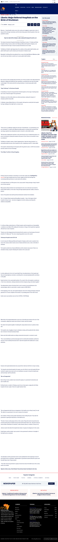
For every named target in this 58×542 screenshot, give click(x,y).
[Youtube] (55, 2)
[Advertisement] (20, 69)
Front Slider (5, 14)
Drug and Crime (44, 62)
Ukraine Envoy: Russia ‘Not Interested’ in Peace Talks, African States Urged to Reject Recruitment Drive (48, 164)
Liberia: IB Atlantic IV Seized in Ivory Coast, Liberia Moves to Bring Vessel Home (49, 22)
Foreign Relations (45, 167)
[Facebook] (53, 1)
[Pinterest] (35, 24)
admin (5, 24)
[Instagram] (55, 1)
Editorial (31, 514)
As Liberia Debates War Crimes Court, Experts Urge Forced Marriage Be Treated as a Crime (49, 39)
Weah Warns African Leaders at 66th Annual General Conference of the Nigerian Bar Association (49, 82)
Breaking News (45, 20)
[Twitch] (52, 539)
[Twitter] (53, 2)
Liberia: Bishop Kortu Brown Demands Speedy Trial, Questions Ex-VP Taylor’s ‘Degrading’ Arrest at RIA (49, 101)
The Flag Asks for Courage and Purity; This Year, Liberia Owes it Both (48, 71)
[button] (15, 13)
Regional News (44, 153)
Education (43, 105)
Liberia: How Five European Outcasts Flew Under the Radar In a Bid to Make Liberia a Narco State (49, 65)
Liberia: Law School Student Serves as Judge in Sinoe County (44, 494)
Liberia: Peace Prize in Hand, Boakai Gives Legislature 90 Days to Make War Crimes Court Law (49, 45)
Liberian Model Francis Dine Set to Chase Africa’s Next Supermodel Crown (49, 88)
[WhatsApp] (38, 24)
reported (2, 177)
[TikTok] (49, 539)
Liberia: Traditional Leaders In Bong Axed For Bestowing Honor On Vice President (14, 494)
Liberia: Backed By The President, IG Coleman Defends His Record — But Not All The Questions (49, 77)
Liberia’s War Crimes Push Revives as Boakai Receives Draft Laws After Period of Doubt (48, 52)
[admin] (1, 24)
